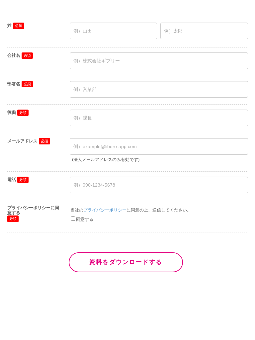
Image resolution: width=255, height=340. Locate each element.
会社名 (13, 55)
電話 (11, 179)
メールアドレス (22, 140)
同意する (84, 219)
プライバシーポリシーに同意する (33, 210)
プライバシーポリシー (105, 210)
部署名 (13, 83)
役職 (11, 112)
